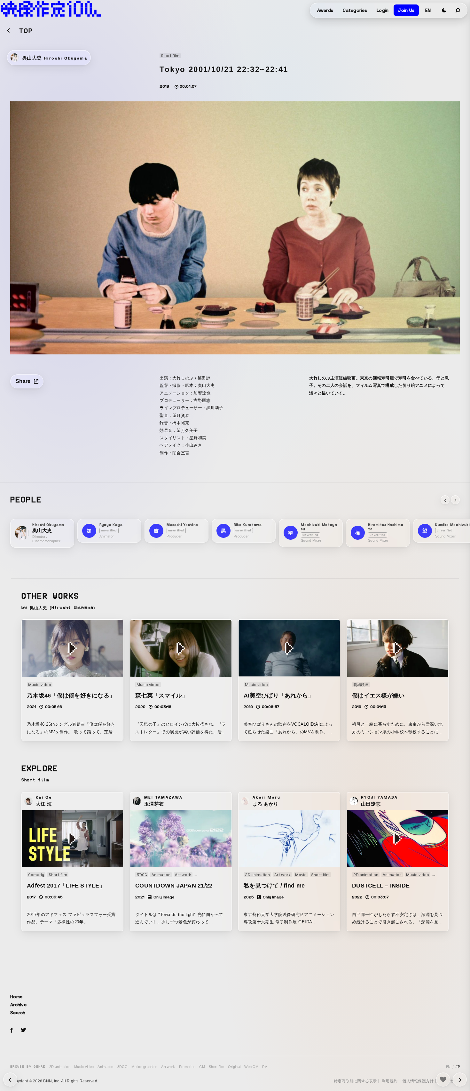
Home (16, 996)
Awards (325, 10)
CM (202, 1067)
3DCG (122, 1067)
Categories (355, 10)
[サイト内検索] (458, 10)
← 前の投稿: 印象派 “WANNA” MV (460, 1079)
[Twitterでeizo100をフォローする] (23, 1031)
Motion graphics (144, 1067)
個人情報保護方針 (418, 1081)
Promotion (187, 1067)
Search (18, 1012)
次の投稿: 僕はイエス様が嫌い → (10, 1079)
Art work (168, 1067)
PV (264, 1067)
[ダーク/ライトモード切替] (444, 10)
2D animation (59, 1067)
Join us (406, 10)
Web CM (251, 1067)
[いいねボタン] (443, 1079)
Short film (216, 1067)
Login (382, 10)
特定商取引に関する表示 (355, 1081)
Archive (18, 1004)
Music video (84, 1067)
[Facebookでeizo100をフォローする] (11, 1031)
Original (234, 1067)
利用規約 (389, 1081)
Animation (105, 1067)
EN (428, 10)
